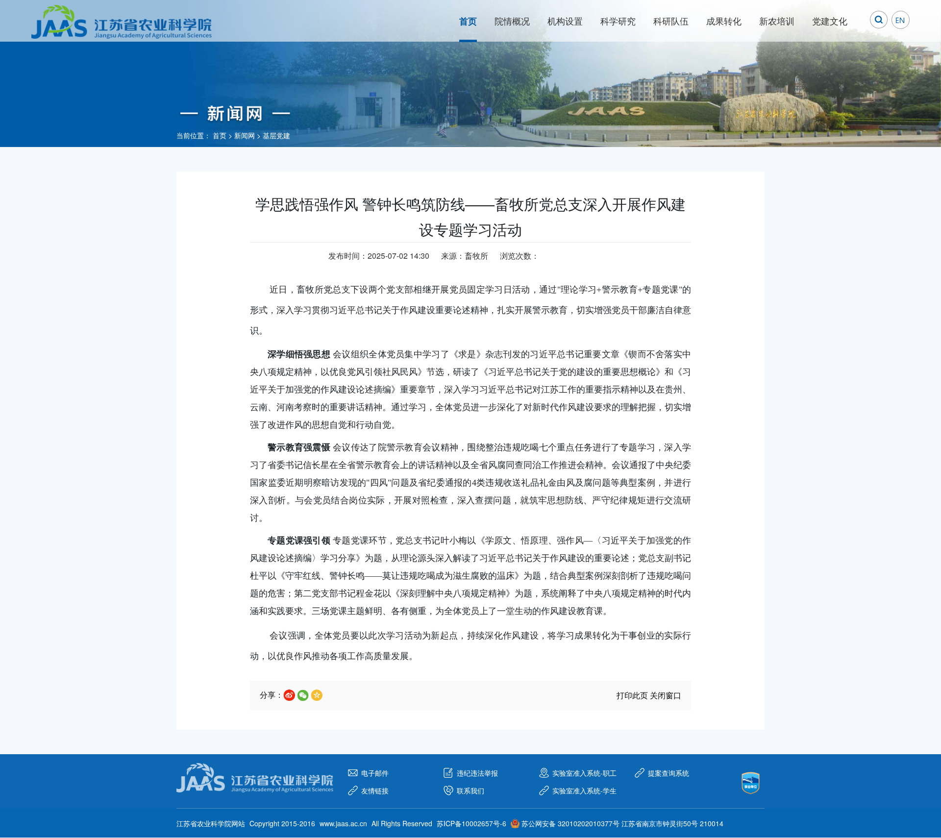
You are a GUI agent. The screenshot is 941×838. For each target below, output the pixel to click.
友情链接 (375, 790)
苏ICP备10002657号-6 (471, 823)
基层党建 (276, 135)
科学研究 (618, 20)
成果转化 (724, 20)
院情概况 (512, 20)
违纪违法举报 (477, 773)
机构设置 (565, 20)
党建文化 (829, 20)
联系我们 (470, 790)
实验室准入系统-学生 (584, 790)
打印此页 (632, 695)
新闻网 (244, 135)
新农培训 (776, 20)
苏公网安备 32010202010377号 (570, 823)
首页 (468, 21)
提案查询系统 (668, 773)
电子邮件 (375, 773)
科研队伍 (671, 20)
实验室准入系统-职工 (584, 773)
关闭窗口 (665, 695)
